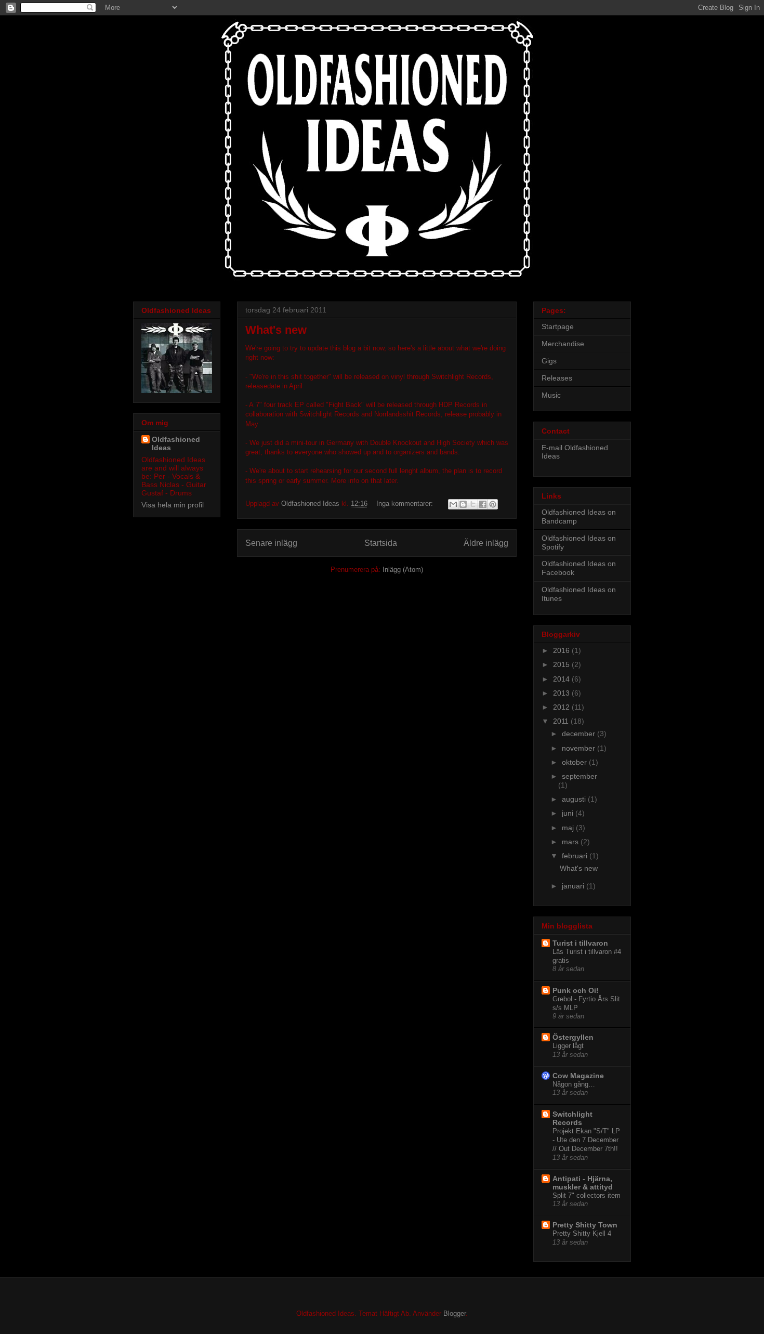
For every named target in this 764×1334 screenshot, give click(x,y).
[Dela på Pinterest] (493, 504)
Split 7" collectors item (586, 1195)
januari (574, 886)
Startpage (558, 326)
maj (569, 827)
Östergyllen (573, 1037)
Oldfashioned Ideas (176, 443)
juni (568, 813)
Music (551, 395)
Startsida (380, 543)
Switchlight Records (572, 1118)
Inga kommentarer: (405, 503)
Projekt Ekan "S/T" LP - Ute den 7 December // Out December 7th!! (586, 1140)
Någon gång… (573, 1084)
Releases (557, 378)
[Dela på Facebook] (483, 504)
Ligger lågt (568, 1046)
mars (571, 842)
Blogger (454, 1313)
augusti (575, 799)
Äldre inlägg (486, 543)
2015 (562, 664)
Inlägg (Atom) (403, 569)
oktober (575, 762)
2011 (562, 721)
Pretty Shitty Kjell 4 (581, 1233)
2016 (562, 650)
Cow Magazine (578, 1075)
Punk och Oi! (575, 990)
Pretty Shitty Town (584, 1225)
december (579, 733)
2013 (562, 693)
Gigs (549, 361)
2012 (562, 707)
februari (575, 856)
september (579, 776)
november (579, 748)
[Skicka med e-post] (453, 504)
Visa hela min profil (172, 505)
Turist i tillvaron (580, 943)
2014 (562, 679)
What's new (276, 329)
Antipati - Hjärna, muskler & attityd (582, 1182)
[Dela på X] (473, 504)
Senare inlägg (271, 543)
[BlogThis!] (463, 504)
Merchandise (563, 343)
